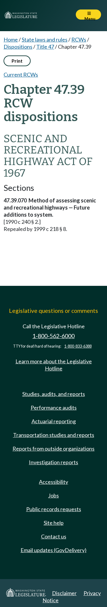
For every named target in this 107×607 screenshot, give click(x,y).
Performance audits (54, 407)
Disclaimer (64, 593)
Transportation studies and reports (53, 435)
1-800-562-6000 (53, 335)
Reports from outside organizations (53, 448)
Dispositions (18, 46)
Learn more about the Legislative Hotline (53, 365)
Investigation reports (53, 462)
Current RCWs (21, 74)
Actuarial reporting (54, 421)
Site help (54, 522)
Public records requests (53, 509)
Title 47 (45, 46)
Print (17, 61)
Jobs (53, 495)
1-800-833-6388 (78, 346)
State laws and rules (44, 39)
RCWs (78, 39)
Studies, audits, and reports (53, 394)
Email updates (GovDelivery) (53, 550)
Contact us (53, 536)
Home (11, 39)
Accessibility (53, 481)
